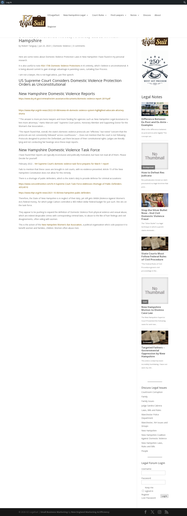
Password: (146, 478)
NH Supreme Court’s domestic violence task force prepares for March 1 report (72, 163)
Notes (133, 15)
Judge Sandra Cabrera (151, 405)
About (158, 15)
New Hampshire (149, 430)
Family (144, 396)
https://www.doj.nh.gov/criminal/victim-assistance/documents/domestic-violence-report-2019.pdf (64, 98)
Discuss (147, 15)
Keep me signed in (149, 489)
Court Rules (98, 15)
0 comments (79, 45)
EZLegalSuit (54, 15)
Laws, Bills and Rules (151, 410)
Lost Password (148, 497)
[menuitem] (2, 2)
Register (52, 27)
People (144, 451)
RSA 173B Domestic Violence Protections (60, 65)
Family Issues (147, 401)
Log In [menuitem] (9, 2)
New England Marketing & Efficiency (90, 512)
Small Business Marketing (54, 512)
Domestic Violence (62, 45)
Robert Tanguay (29, 45)
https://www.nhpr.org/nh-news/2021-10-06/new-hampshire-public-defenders (55, 192)
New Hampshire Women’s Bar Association (61, 224)
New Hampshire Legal (74, 15)
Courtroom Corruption (152, 392)
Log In (164, 496)
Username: (146, 468)
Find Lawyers (117, 15)
